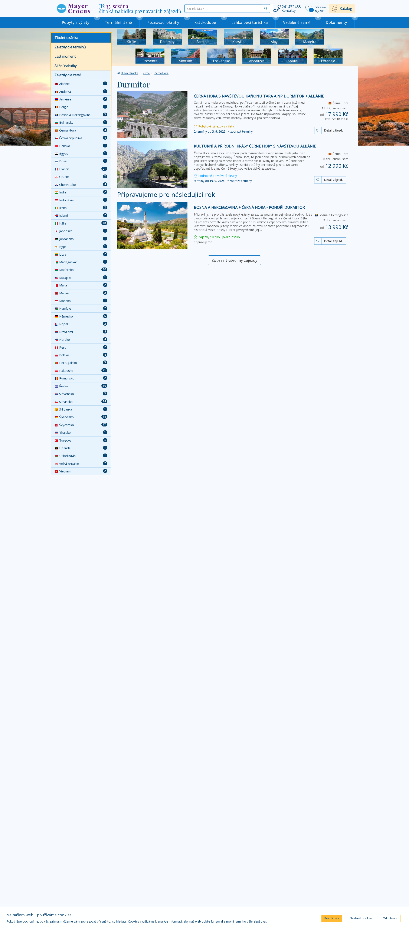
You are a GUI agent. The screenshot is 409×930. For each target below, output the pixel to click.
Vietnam (82, 471)
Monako (82, 301)
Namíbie (82, 308)
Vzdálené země (296, 22)
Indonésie (82, 200)
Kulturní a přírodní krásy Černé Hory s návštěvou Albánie (255, 146)
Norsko (82, 339)
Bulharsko (82, 122)
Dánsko (82, 146)
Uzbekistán (82, 456)
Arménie (82, 99)
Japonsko (82, 231)
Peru (82, 347)
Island (82, 215)
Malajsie (82, 277)
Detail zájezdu (334, 130)
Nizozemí (82, 332)
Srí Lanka (82, 409)
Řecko (82, 386)
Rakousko (82, 370)
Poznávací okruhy (163, 22)
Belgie (82, 107)
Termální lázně (118, 22)
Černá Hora (82, 130)
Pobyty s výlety (75, 22)
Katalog (346, 8)
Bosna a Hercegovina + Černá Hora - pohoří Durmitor (249, 207)
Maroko (82, 293)
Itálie (82, 223)
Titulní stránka (66, 37)
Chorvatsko (82, 184)
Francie (82, 169)
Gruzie (82, 177)
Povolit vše (331, 918)
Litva (82, 254)
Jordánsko (82, 239)
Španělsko (82, 417)
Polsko (82, 355)
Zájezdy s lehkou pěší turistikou (219, 237)
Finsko (82, 161)
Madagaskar (82, 262)
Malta (82, 285)
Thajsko (82, 432)
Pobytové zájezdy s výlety (215, 126)
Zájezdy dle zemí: (68, 75)
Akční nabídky (66, 65)
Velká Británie (82, 463)
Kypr (82, 246)
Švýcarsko (82, 425)
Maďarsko (82, 270)
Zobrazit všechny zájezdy (234, 260)
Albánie (82, 84)
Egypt (82, 153)
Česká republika (82, 138)
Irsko (82, 208)
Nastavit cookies (361, 918)
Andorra (82, 91)
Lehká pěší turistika (249, 22)
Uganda (82, 448)
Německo (82, 316)
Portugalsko (82, 363)
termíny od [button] (223, 131)
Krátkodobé (205, 22)
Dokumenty (336, 22)
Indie (82, 192)
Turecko (82, 440)
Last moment (65, 56)
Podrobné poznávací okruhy (217, 176)
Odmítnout (390, 918)
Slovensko (82, 394)
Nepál (82, 324)
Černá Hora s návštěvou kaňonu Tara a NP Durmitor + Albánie (259, 96)
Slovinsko (82, 401)
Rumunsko (82, 378)
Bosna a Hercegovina (82, 115)
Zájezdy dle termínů (70, 47)
